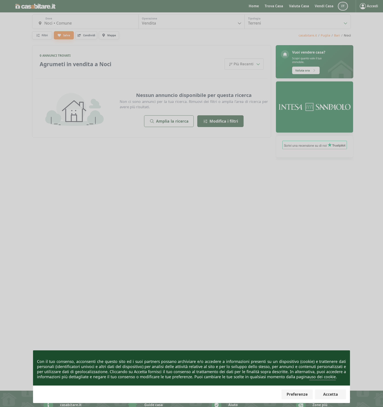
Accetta (330, 394)
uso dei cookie (322, 376)
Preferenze (297, 394)
